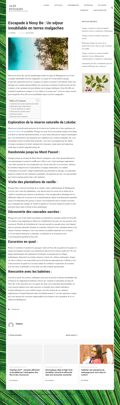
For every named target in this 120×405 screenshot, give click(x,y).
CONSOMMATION (73, 5)
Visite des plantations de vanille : (21, 109)
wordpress (15, 380)
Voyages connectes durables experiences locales (95, 36)
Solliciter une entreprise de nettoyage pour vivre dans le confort (93, 372)
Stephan (13, 33)
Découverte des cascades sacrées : (21, 111)
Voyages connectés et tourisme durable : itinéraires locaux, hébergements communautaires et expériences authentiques (97, 56)
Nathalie (85, 380)
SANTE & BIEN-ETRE (99, 10)
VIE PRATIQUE (88, 5)
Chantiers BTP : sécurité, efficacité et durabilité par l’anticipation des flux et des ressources (24, 372)
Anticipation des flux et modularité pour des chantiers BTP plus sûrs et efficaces (97, 64)
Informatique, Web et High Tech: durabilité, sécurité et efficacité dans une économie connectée (59, 372)
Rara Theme (63, 394)
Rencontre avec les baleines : (19, 116)
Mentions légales (60, 400)
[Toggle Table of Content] (37, 100)
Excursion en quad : (17, 114)
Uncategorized (15, 309)
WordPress (78, 394)
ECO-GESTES (102, 5)
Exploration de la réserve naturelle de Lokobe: (25, 104)
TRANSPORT (84, 10)
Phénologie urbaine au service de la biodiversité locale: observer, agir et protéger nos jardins (97, 46)
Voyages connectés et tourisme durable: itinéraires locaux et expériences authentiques (97, 29)
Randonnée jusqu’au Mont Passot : (21, 106)
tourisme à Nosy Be (16, 131)
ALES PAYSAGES (16, 7)
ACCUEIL (46, 5)
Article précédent (16, 335)
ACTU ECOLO (58, 5)
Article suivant (70, 335)
